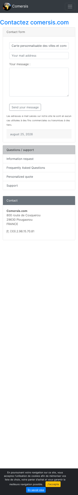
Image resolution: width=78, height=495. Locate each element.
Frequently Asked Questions (26, 167)
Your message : (19, 64)
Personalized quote (20, 176)
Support (12, 185)
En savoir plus (36, 489)
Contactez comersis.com (34, 22)
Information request (20, 159)
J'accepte (53, 484)
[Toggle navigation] (70, 6)
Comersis (19, 6)
